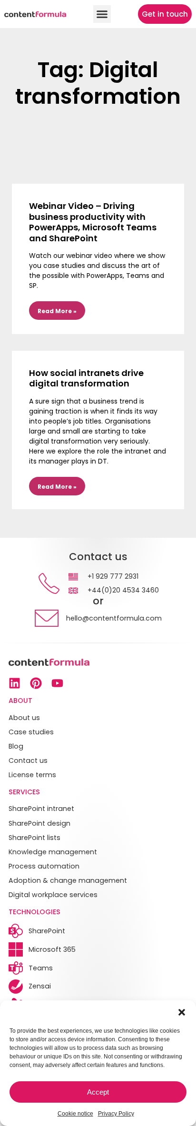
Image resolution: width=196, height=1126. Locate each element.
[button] (181, 1012)
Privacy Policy (116, 1113)
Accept (98, 1092)
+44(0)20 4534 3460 (123, 590)
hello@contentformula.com (114, 618)
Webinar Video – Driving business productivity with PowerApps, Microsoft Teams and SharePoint (93, 222)
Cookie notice (75, 1113)
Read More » (57, 311)
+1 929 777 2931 (113, 576)
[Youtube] (57, 683)
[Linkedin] (14, 683)
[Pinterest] (36, 683)
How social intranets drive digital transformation (86, 378)
